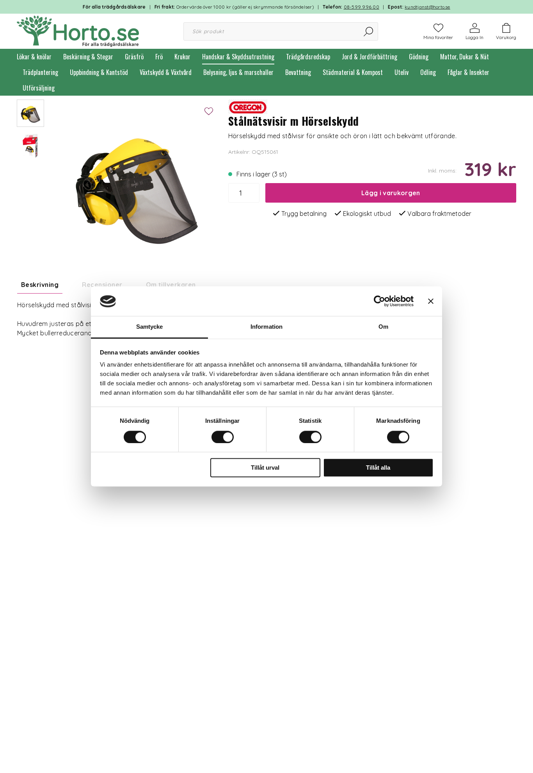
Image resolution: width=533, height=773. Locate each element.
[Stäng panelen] (431, 301)
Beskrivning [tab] (40, 285)
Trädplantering (40, 72)
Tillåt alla (378, 468)
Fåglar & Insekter (468, 72)
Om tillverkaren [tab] (171, 285)
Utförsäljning (39, 88)
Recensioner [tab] (102, 285)
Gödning (418, 56)
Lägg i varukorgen (390, 193)
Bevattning (298, 72)
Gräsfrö (134, 56)
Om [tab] (383, 327)
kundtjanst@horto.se (427, 7)
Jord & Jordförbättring (369, 56)
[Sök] (369, 31)
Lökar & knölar (34, 56)
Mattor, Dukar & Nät (464, 56)
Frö (159, 56)
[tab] (30, 113)
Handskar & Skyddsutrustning (238, 56)
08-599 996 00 (361, 7)
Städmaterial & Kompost (353, 72)
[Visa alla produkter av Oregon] (247, 106)
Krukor (182, 56)
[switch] (222, 437)
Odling (428, 72)
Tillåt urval (265, 468)
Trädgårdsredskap (308, 56)
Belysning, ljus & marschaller (238, 72)
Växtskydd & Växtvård (166, 72)
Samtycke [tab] (149, 327)
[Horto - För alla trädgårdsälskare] (78, 30)
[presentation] (30, 113)
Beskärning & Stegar (88, 56)
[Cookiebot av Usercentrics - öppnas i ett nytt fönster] (379, 301)
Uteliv (401, 72)
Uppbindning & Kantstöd (99, 72)
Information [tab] (266, 327)
